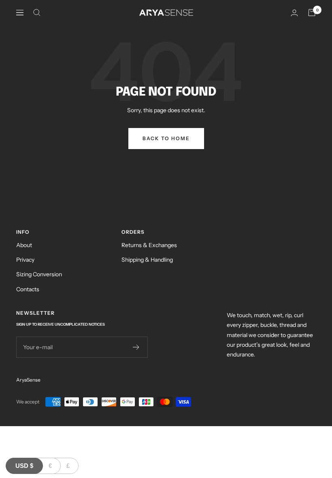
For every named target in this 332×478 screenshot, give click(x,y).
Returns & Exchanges (149, 245)
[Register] (136, 347)
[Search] (36, 12)
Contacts (27, 289)
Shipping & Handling (147, 259)
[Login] (294, 12)
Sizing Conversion (39, 274)
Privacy (25, 259)
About (24, 245)
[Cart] (312, 12)
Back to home (166, 138)
